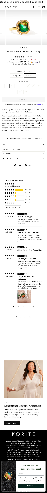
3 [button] (23, 307)
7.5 (22, 86)
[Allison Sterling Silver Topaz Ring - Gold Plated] (5, 349)
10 (20, 92)
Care (5, 144)
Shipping (16, 64)
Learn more (12, 423)
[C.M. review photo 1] (24, 296)
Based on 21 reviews (12, 186)
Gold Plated (30, 75)
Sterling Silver (17, 75)
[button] (20, 57)
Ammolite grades (11, 149)
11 (26, 92)
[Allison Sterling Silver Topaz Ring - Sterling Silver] (3, 349)
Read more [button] (33, 288)
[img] (9, 214)
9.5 (39, 86)
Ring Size (23, 82)
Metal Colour (23, 71)
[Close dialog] (43, 463)
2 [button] (18, 307)
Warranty (8, 154)
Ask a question (10, 158)
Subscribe (30, 486)
